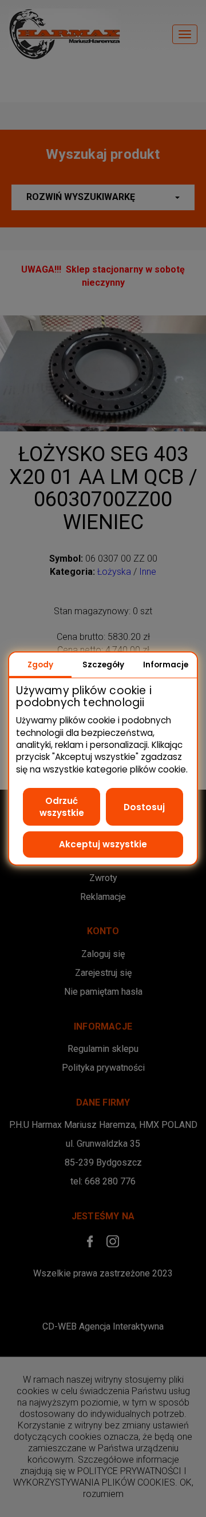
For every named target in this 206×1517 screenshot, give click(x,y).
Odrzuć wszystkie (61, 807)
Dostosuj (144, 807)
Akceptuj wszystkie (103, 844)
